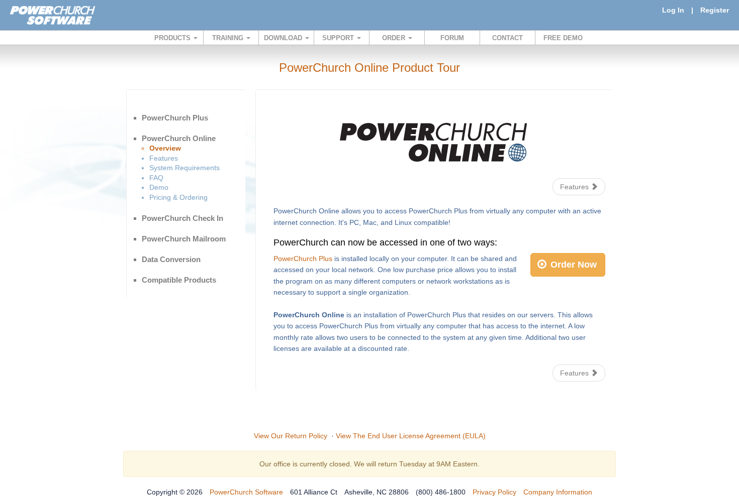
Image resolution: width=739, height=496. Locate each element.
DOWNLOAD (284, 38)
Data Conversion (171, 259)
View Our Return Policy (290, 436)
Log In (673, 10)
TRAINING (228, 38)
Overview (165, 148)
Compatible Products (179, 280)
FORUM (452, 38)
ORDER (394, 38)
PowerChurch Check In (182, 218)
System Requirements (184, 168)
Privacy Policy (494, 492)
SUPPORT (339, 38)
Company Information (557, 492)
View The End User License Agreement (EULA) (411, 436)
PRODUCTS (173, 38)
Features (163, 158)
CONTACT (507, 38)
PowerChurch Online (179, 138)
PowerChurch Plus (175, 117)
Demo (158, 187)
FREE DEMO (563, 38)
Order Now (572, 265)
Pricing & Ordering (178, 197)
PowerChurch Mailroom (184, 238)
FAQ (156, 178)
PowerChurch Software (246, 492)
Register (714, 10)
